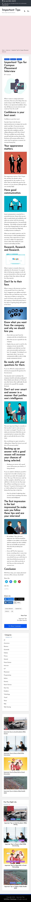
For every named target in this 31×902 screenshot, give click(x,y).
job (12, 611)
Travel (5, 697)
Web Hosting (7, 707)
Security (6, 681)
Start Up (6, 687)
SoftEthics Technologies (10, 899)
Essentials (6, 649)
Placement (13, 59)
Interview (7, 59)
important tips (18, 608)
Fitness (6, 656)
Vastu (5, 700)
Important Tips (11, 10)
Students (19, 59)
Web (5, 703)
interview (7, 611)
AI (4, 640)
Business (6, 646)
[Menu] (28, 11)
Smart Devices (8, 684)
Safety (5, 678)
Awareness (6, 643)
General (6, 659)
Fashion (6, 652)
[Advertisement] (15, 33)
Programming (7, 675)
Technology (7, 694)
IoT (5, 668)
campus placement (9, 608)
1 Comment (8, 74)
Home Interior (7, 662)
